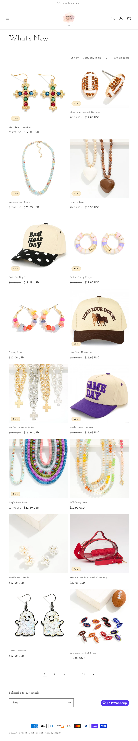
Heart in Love (77, 202)
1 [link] (44, 674)
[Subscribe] (69, 702)
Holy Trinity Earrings (20, 127)
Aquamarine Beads (19, 202)
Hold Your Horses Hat (81, 352)
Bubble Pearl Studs (19, 578)
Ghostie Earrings (17, 651)
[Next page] (93, 674)
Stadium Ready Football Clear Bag (88, 578)
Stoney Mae (15, 352)
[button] (8, 18)
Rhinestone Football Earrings (85, 112)
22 (83, 674)
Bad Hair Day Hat (18, 277)
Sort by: (75, 57)
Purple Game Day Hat (81, 427)
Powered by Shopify (51, 733)
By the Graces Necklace (21, 427)
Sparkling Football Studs (83, 653)
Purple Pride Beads (18, 502)
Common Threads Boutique (29, 733)
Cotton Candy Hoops (81, 277)
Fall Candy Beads (79, 502)
